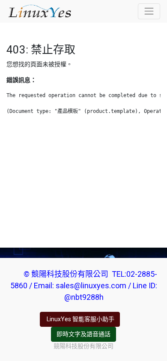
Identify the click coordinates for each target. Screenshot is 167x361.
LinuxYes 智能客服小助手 (79, 319)
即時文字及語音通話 (83, 334)
